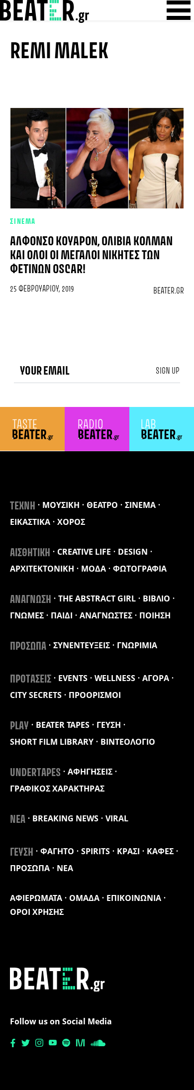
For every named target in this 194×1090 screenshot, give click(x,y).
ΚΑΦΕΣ (160, 851)
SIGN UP (168, 371)
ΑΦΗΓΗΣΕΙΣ (90, 771)
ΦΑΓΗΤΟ (57, 851)
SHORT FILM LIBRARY (52, 741)
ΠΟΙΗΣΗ (155, 615)
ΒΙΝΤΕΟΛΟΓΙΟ (127, 741)
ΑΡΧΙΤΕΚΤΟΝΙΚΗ (42, 568)
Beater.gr (168, 291)
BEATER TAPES (63, 724)
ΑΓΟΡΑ (155, 678)
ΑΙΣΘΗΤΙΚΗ (30, 553)
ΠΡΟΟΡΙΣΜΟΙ (95, 695)
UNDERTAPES (35, 773)
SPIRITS (95, 851)
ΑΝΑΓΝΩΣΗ (30, 600)
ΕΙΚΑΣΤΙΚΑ (30, 521)
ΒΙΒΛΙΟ (156, 598)
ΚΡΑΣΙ (128, 851)
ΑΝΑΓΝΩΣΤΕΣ (106, 615)
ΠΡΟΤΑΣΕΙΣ (30, 680)
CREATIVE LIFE (84, 551)
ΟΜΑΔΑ (84, 897)
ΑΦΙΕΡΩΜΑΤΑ (36, 897)
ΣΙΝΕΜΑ (23, 222)
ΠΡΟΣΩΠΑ (28, 647)
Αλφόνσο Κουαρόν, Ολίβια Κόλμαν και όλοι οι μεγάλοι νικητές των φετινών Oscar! (91, 255)
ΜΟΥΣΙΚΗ (61, 504)
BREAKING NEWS (65, 818)
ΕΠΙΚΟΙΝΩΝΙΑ (133, 897)
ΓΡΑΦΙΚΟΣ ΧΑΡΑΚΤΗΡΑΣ (57, 788)
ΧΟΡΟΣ (71, 521)
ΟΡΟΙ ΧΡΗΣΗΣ (37, 911)
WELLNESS (115, 678)
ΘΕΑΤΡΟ (102, 504)
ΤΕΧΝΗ (22, 506)
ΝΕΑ (17, 820)
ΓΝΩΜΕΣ (27, 615)
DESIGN (133, 551)
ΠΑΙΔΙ (62, 615)
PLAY (19, 726)
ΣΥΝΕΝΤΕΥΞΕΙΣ (81, 645)
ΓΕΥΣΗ (109, 724)
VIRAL (116, 818)
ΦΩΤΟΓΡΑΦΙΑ (140, 568)
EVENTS (73, 678)
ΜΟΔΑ (93, 568)
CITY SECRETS (36, 695)
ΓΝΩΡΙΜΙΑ (137, 645)
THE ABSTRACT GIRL (97, 598)
